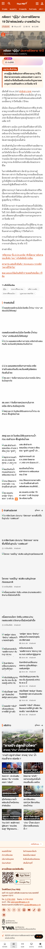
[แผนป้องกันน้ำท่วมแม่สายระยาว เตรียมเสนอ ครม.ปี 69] (10, 472)
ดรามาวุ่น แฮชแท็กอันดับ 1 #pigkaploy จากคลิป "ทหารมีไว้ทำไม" (22, 265)
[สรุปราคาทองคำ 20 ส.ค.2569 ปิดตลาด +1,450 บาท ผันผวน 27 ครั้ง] (10, 460)
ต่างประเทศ (6, 27)
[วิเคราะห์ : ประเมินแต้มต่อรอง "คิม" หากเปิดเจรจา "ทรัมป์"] (12, 767)
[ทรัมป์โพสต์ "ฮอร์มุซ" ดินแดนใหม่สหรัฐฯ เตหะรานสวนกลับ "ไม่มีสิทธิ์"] (10, 694)
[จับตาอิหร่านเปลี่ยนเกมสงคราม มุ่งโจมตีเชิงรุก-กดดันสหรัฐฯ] (10, 666)
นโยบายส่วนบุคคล (8, 859)
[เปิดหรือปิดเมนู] (37, 3)
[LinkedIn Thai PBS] (4, 915)
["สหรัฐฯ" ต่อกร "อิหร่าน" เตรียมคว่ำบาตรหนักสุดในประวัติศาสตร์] (10, 637)
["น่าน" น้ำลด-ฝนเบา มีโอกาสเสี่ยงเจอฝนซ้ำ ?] (33, 814)
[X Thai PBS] (9, 910)
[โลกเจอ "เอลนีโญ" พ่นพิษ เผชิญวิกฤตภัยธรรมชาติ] (22, 564)
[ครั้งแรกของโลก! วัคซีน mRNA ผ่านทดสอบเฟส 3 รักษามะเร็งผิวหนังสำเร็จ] (22, 602)
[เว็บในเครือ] (3, 3)
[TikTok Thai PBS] (34, 910)
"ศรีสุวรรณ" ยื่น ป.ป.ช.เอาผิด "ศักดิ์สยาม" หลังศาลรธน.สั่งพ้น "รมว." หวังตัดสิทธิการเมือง (22, 256)
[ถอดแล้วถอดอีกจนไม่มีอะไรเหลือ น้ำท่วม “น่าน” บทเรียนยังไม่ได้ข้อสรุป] (22, 318)
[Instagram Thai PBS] (14, 910)
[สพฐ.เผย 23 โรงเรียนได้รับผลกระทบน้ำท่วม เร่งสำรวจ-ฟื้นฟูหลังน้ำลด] (22, 421)
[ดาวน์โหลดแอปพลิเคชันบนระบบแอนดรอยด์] (23, 881)
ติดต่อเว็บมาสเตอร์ (29, 855)
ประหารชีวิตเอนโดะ (9, 293)
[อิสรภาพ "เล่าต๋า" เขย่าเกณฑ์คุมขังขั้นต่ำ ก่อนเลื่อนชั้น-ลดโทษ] (33, 767)
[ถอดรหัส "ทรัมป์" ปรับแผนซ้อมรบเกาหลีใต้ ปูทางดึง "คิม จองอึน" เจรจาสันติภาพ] (10, 709)
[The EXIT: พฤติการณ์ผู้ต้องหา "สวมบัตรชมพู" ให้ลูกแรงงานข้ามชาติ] (12, 814)
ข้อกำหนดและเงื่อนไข (29, 851)
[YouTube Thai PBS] (29, 910)
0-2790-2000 (10, 899)
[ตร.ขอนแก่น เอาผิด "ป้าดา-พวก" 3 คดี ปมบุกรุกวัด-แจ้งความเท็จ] (10, 496)
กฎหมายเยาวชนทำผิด (26, 293)
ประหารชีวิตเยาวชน (17, 289)
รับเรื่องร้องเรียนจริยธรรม (31, 859)
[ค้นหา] (8, 3)
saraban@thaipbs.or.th (32, 904)
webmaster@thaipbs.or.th (20, 902)
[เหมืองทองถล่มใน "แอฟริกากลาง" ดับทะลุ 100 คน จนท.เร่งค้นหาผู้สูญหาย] (10, 651)
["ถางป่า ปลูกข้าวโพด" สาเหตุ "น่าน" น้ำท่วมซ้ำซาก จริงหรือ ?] (22, 740)
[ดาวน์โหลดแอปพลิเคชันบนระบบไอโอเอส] (23, 875)
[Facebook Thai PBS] (4, 910)
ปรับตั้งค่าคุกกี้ (27, 863)
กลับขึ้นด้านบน (35, 844)
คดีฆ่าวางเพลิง (32, 289)
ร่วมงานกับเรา (6, 863)
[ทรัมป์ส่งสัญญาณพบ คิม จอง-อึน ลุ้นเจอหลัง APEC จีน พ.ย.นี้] (10, 680)
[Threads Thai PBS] (19, 910)
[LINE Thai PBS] (24, 910)
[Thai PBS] (22, 3)
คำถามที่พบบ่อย (7, 855)
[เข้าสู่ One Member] (42, 3)
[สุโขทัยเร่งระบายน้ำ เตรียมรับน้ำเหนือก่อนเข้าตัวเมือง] (12, 791)
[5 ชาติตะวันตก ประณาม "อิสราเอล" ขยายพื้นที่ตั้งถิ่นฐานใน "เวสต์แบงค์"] (22, 526)
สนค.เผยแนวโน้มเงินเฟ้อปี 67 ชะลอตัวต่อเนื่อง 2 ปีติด (22, 274)
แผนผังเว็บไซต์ (6, 851)
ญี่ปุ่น (4, 289)
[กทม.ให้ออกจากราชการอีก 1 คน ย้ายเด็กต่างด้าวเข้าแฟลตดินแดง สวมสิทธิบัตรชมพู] (10, 484)
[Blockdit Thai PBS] (39, 910)
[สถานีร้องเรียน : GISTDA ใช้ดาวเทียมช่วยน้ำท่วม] (33, 791)
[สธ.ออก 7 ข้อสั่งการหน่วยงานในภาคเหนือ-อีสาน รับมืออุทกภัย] (22, 388)
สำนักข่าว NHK (25, 91)
